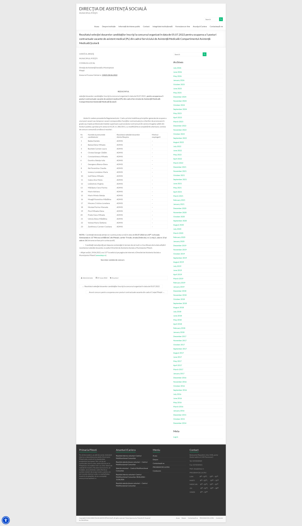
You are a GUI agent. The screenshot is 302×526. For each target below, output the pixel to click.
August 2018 (178, 307)
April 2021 (177, 192)
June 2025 (177, 88)
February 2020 (179, 237)
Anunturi (115, 278)
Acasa (96, 26)
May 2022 (177, 154)
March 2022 (178, 163)
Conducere (157, 471)
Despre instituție (108, 26)
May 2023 (177, 113)
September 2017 (180, 349)
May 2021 (177, 187)
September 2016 (180, 390)
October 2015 (179, 419)
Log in (175, 437)
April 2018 (177, 324)
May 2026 (177, 76)
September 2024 (180, 109)
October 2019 (179, 254)
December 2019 (179, 245)
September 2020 (180, 221)
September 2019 (180, 258)
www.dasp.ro (101, 255)
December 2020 (179, 208)
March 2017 (178, 369)
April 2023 (177, 117)
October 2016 (179, 386)
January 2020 (178, 241)
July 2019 (177, 266)
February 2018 (179, 328)
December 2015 (179, 415)
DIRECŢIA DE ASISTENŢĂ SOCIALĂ (113, 8)
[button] (5, 520)
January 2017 (178, 373)
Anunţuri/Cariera (200, 26)
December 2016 (179, 377)
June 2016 (177, 398)
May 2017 (177, 361)
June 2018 (177, 316)
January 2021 (178, 204)
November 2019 (180, 249)
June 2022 (177, 150)
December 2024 (179, 97)
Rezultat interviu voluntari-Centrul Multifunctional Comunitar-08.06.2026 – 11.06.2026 (131, 476)
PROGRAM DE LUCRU (161, 467)
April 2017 (177, 365)
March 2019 (178, 278)
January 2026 (178, 80)
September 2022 (180, 138)
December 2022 (179, 126)
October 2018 (179, 299)
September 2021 (180, 179)
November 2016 (180, 382)
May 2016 (177, 402)
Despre (155, 459)
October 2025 (179, 84)
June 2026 (177, 72)
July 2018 (177, 311)
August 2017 (178, 353)
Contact (146, 26)
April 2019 (177, 274)
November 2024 (180, 101)
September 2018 (180, 303)
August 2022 (178, 142)
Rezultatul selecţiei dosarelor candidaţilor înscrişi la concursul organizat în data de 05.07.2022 (121, 286)
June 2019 (177, 270)
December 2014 (179, 423)
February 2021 (179, 200)
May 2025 (177, 92)
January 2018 (178, 332)
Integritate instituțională (162, 26)
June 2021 (177, 183)
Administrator (88, 278)
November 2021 (180, 171)
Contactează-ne (216, 26)
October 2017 (179, 344)
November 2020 (180, 212)
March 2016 (178, 406)
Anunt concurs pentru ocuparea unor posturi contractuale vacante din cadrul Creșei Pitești (127, 292)
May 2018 (177, 320)
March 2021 (178, 196)
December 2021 (179, 167)
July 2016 (177, 394)
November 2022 (180, 130)
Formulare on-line (182, 26)
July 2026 (177, 68)
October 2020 (179, 216)
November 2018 (180, 295)
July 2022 (177, 146)
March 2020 (178, 233)
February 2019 (179, 282)
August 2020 (178, 225)
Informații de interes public (129, 26)
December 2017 (179, 336)
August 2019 (178, 262)
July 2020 (177, 229)
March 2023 (178, 121)
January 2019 (178, 287)
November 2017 (180, 340)
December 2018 (179, 291)
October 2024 (179, 105)
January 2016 (178, 411)
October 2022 (179, 134)
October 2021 (179, 175)
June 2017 (177, 357)
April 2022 (177, 159)
